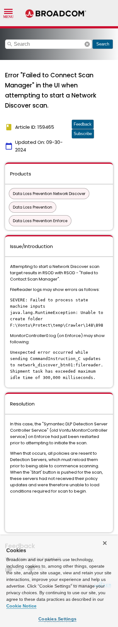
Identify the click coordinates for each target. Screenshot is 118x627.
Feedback (83, 124)
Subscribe (83, 133)
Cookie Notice (21, 605)
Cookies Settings (57, 618)
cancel (87, 44)
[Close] (105, 543)
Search (102, 44)
